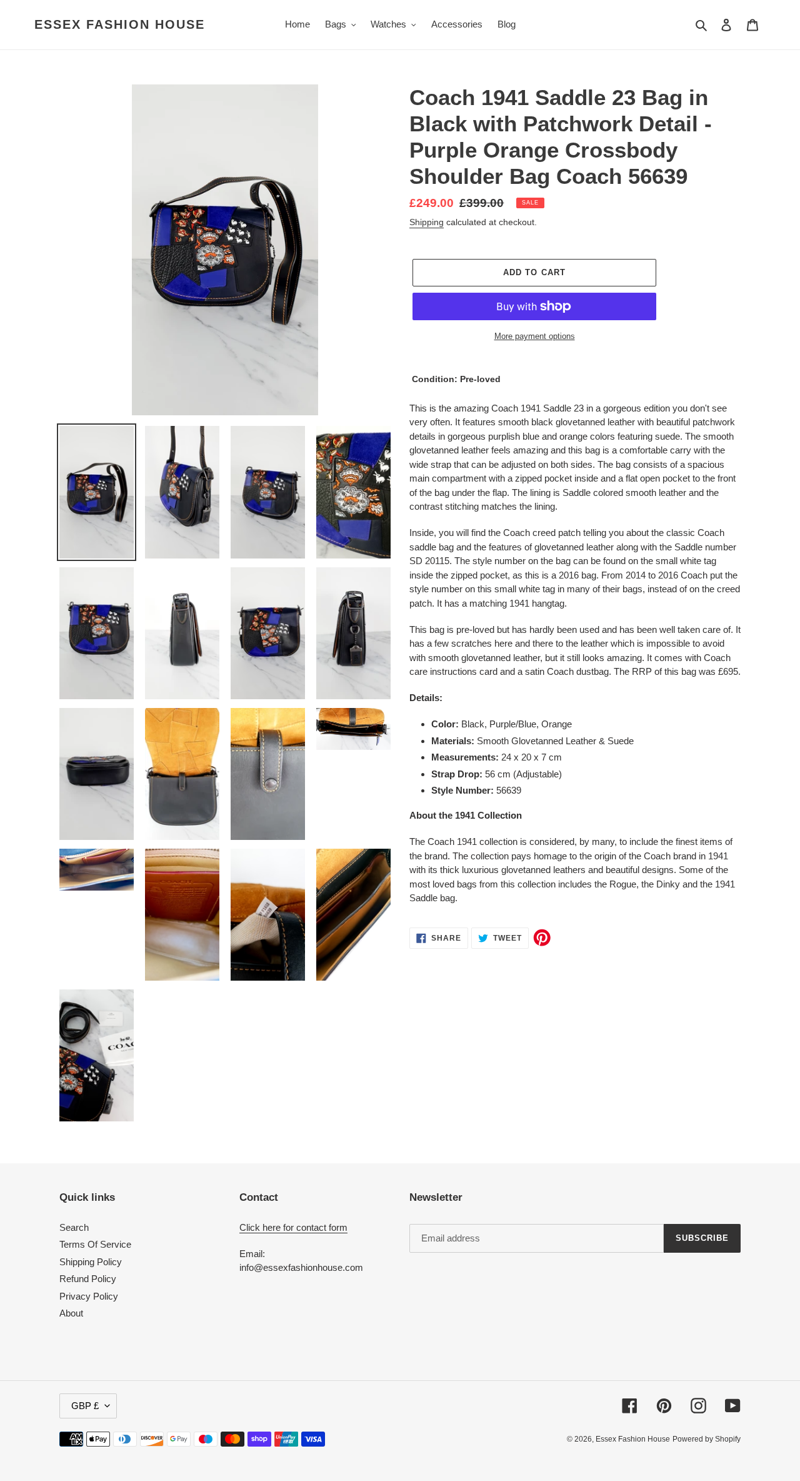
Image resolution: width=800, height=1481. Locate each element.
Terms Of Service (95, 1244)
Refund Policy (87, 1278)
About (71, 1313)
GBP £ (85, 1405)
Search (74, 1227)
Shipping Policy (90, 1261)
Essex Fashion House (119, 24)
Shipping (426, 222)
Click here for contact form (293, 1227)
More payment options (534, 336)
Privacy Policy (88, 1296)
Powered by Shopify (706, 1439)
